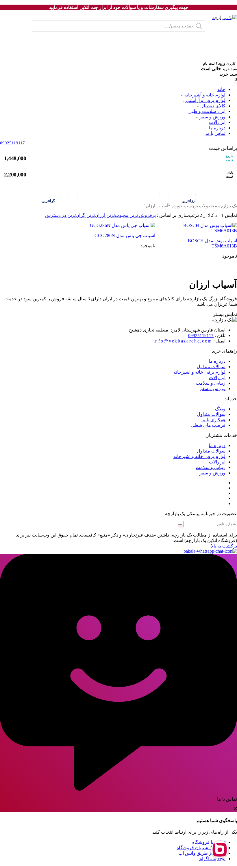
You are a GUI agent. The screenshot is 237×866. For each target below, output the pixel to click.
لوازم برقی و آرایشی (205, 100)
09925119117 (201, 335)
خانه (221, 89)
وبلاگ (220, 408)
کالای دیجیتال (212, 105)
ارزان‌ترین (95, 215)
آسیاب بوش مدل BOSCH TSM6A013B (212, 243)
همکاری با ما (213, 419)
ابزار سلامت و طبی (206, 111)
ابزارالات (217, 122)
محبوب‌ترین (116, 215)
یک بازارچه (227, 206)
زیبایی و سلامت (210, 383)
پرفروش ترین (142, 215)
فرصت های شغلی (208, 425)
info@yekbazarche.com (182, 340)
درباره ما (217, 127)
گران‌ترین (75, 215)
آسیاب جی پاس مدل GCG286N (125, 235)
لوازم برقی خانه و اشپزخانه (199, 372)
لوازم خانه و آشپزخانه (204, 94)
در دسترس (55, 215)
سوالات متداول (211, 366)
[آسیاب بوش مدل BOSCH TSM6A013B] (200, 228)
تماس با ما (215, 133)
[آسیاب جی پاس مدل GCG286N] (118, 225)
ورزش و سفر (211, 116)
